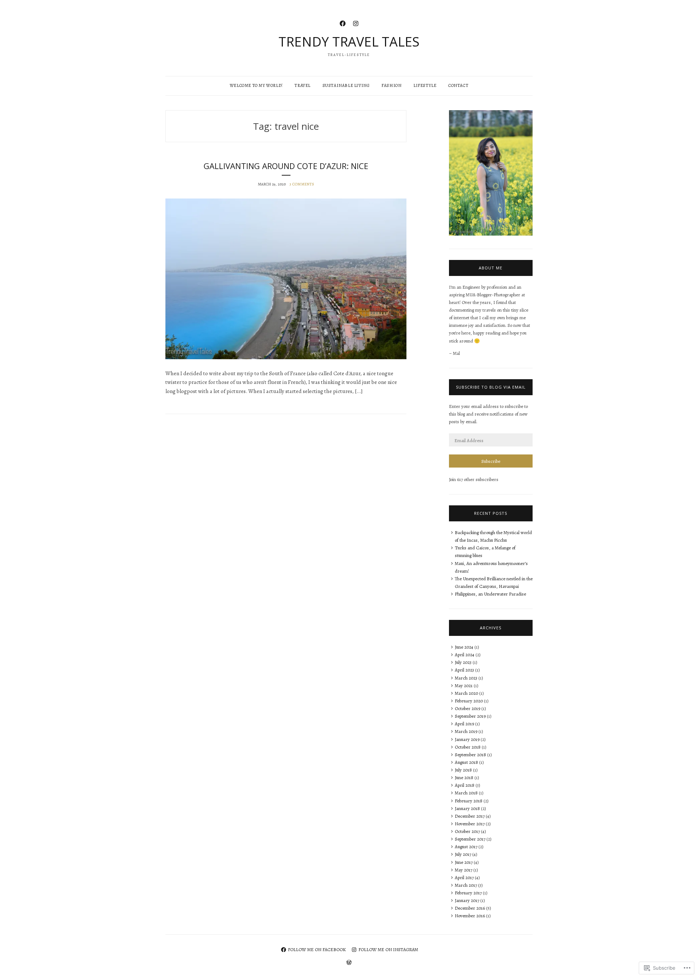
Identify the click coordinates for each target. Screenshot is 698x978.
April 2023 (464, 670)
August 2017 (466, 846)
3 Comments (301, 184)
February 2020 (469, 701)
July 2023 (463, 662)
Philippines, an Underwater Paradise (490, 594)
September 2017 (470, 839)
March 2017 (466, 885)
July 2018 (463, 770)
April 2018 (464, 785)
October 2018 (468, 747)
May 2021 (464, 685)
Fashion (391, 85)
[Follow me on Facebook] (342, 23)
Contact (458, 85)
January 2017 (467, 900)
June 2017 (464, 862)
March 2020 (466, 693)
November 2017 (470, 824)
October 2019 (467, 708)
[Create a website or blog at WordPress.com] (349, 963)
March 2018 (466, 793)
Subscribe (490, 461)
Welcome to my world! (256, 85)
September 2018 (470, 754)
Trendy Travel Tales (349, 42)
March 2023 (466, 678)
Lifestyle (424, 85)
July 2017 (463, 854)
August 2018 (466, 762)
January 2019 (467, 739)
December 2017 (470, 816)
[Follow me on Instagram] (355, 23)
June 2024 (464, 647)
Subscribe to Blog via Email (491, 387)
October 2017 (467, 831)
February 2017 (468, 893)
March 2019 (466, 731)
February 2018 (468, 801)
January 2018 (467, 808)
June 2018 (464, 777)
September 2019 (470, 716)
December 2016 (470, 908)
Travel (302, 85)
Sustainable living (346, 85)
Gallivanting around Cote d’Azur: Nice (286, 165)
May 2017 (463, 870)
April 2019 (464, 724)
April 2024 (464, 655)
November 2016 (470, 916)
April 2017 (464, 877)
